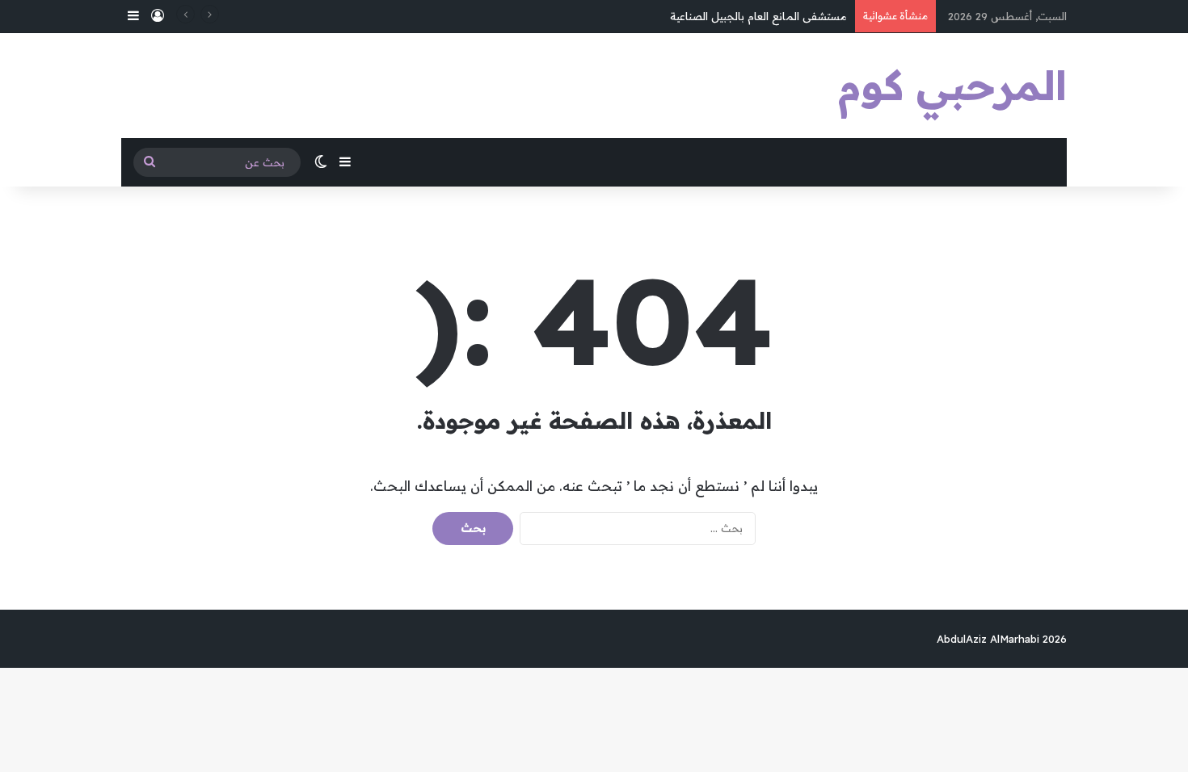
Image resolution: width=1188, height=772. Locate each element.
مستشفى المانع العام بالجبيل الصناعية (758, 16)
